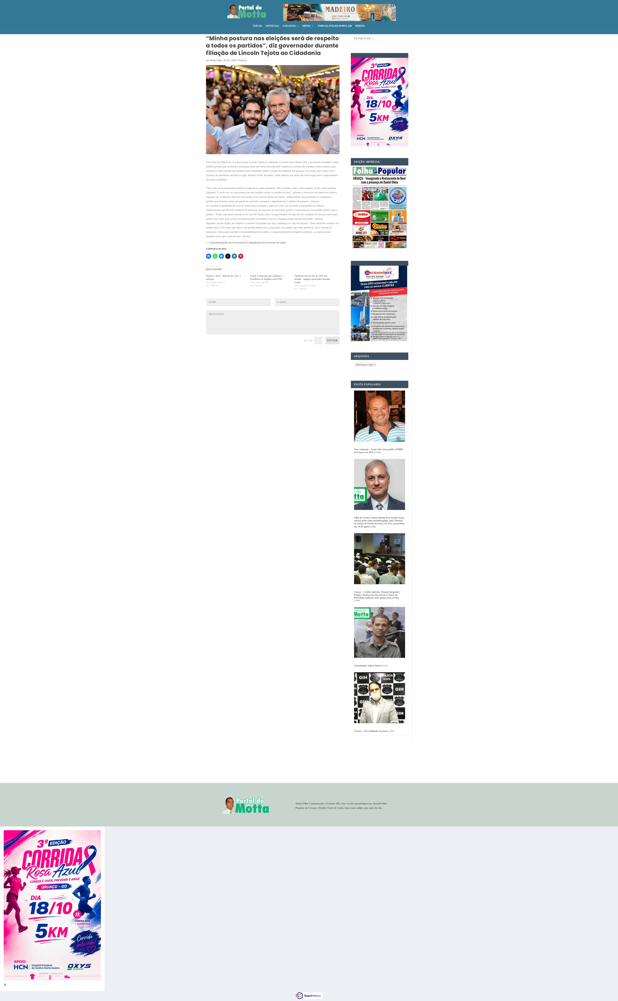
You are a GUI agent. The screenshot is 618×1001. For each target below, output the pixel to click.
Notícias (272, 26)
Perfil (360, 26)
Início (257, 26)
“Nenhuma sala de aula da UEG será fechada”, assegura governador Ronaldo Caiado (312, 279)
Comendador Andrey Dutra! (368, 665)
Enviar (332, 340)
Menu (306, 26)
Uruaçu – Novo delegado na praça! (371, 731)
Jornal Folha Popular (334, 26)
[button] (339, 12)
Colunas (289, 26)
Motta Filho (216, 60)
